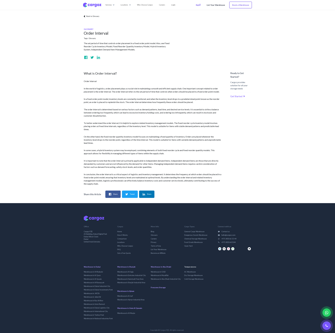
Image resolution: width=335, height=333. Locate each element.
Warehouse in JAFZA (92, 293)
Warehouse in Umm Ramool (94, 304)
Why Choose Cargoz (125, 246)
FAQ (119, 249)
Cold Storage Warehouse (193, 279)
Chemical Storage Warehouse (195, 239)
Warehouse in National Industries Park (98, 318)
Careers (154, 239)
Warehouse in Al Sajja (125, 272)
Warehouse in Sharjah (126, 267)
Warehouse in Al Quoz (92, 275)
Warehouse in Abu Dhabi (161, 267)
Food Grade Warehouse (193, 242)
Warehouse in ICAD (158, 272)
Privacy (153, 242)
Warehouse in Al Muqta (126, 313)
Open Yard (188, 246)
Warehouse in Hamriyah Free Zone (130, 279)
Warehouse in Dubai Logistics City (97, 308)
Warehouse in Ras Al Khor (93, 301)
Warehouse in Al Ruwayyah (94, 282)
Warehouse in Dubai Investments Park (98, 290)
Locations (121, 242)
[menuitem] (145, 5)
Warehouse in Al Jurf (125, 296)
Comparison (122, 239)
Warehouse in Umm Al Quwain (129, 308)
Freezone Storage (158, 287)
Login (173, 5)
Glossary (92, 38)
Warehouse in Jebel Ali (92, 297)
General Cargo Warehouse (194, 231)
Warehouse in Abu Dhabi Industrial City (166, 279)
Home (119, 231)
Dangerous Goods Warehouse (195, 235)
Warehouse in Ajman (125, 291)
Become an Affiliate (158, 253)
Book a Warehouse (240, 5)
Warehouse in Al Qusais (93, 279)
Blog (152, 231)
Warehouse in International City (96, 311)
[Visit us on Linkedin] (98, 57)
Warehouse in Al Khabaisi (93, 272)
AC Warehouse (190, 272)
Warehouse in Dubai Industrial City (97, 286)
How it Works (122, 235)
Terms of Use (156, 246)
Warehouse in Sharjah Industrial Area (131, 282)
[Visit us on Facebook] (86, 57)
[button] (110, 5)
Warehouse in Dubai (92, 267)
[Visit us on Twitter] (92, 57)
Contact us (225, 231)
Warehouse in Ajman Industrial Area (130, 300)
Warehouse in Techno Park (94, 315)
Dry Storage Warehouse (193, 275)
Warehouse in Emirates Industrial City (131, 275)
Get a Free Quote (124, 253)
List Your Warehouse (216, 5)
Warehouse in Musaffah (160, 275)
